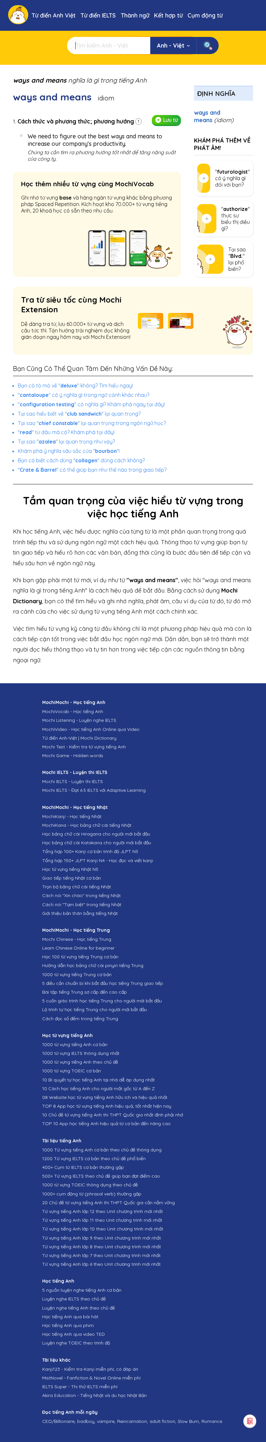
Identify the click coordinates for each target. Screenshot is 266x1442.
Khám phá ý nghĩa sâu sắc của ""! (69, 451)
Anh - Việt (170, 45)
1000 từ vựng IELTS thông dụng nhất (80, 1053)
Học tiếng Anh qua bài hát (70, 1317)
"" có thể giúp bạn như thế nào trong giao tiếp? (92, 470)
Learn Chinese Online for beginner (78, 948)
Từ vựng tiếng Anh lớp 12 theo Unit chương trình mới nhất (102, 1211)
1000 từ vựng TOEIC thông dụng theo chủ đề (90, 1185)
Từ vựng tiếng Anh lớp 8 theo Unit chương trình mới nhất (101, 1247)
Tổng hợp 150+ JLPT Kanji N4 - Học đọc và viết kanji (97, 860)
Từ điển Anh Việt (53, 15)
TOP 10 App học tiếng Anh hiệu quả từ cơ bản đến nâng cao (106, 1123)
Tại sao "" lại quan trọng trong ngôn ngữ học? (92, 423)
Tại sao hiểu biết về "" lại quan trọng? (79, 413)
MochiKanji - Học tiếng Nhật (72, 816)
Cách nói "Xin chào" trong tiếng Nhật (81, 895)
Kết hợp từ (168, 15)
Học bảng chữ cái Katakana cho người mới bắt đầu (96, 843)
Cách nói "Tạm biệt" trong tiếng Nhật (81, 904)
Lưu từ (170, 120)
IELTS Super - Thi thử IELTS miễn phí (79, 1387)
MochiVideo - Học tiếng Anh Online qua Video (90, 729)
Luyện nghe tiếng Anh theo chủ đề (78, 1308)
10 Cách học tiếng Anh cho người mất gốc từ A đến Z (98, 1088)
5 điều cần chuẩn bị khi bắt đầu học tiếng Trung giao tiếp (102, 983)
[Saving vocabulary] (249, 1420)
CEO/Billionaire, (59, 1421)
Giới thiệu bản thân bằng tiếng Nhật (80, 913)
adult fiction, (163, 1421)
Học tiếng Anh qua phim (68, 1325)
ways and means (214, 116)
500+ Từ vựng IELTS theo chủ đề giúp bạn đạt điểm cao (101, 1176)
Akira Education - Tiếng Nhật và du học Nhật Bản (94, 1395)
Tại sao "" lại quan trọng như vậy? (66, 441)
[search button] (207, 45)
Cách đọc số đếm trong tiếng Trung (80, 1018)
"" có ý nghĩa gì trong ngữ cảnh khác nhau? (83, 395)
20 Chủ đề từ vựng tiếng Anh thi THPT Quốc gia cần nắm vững (108, 1203)
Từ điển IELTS (98, 15)
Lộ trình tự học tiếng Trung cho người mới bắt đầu (94, 1009)
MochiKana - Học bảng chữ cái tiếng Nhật (86, 825)
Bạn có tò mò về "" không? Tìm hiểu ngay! (75, 385)
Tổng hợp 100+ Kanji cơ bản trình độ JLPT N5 (90, 851)
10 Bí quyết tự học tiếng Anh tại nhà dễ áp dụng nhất (98, 1080)
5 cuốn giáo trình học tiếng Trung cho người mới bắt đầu (102, 1001)
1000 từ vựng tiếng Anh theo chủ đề (80, 1062)
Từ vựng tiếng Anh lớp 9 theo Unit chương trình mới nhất (101, 1238)
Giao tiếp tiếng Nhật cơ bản (71, 878)
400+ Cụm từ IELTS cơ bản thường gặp (83, 1167)
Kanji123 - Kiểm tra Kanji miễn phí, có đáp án (90, 1369)
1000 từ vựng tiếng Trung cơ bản (77, 974)
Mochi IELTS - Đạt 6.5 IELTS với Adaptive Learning (94, 790)
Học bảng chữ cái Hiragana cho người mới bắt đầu (96, 834)
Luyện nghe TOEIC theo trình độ (76, 1343)
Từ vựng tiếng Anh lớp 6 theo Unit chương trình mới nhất (101, 1264)
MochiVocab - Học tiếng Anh (72, 711)
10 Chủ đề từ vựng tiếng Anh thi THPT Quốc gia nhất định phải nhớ (112, 1115)
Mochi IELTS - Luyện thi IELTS (72, 781)
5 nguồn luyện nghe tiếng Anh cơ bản (81, 1290)
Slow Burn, (189, 1421)
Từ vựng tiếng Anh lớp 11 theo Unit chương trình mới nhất (102, 1220)
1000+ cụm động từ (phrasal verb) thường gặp (91, 1194)
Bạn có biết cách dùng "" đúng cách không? (81, 460)
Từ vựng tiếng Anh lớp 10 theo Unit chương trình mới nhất (102, 1229)
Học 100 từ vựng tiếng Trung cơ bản (80, 957)
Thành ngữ (135, 15)
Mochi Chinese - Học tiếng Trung (76, 939)
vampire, (106, 1421)
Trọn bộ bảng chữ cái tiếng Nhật (76, 887)
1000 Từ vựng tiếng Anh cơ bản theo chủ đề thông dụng (102, 1150)
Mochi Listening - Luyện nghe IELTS (79, 720)
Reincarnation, (132, 1421)
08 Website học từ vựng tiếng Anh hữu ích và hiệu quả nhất (104, 1097)
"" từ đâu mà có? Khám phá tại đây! (66, 432)
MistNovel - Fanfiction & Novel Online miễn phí (91, 1378)
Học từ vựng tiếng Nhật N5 (70, 869)
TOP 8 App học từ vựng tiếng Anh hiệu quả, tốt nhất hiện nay (106, 1106)
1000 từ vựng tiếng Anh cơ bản (74, 1044)
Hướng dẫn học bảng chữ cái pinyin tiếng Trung (92, 965)
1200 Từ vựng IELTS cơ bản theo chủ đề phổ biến (94, 1158)
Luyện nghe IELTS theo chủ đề (74, 1299)
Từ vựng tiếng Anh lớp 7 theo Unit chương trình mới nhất (101, 1255)
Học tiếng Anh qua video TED (73, 1334)
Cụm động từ (205, 15)
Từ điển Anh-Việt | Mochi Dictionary (79, 738)
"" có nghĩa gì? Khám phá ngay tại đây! (91, 404)
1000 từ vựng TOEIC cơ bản (71, 1071)
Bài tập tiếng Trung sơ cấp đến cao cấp (84, 992)
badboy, (86, 1421)
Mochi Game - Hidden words (72, 755)
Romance (211, 1421)
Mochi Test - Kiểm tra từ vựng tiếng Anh (84, 747)
